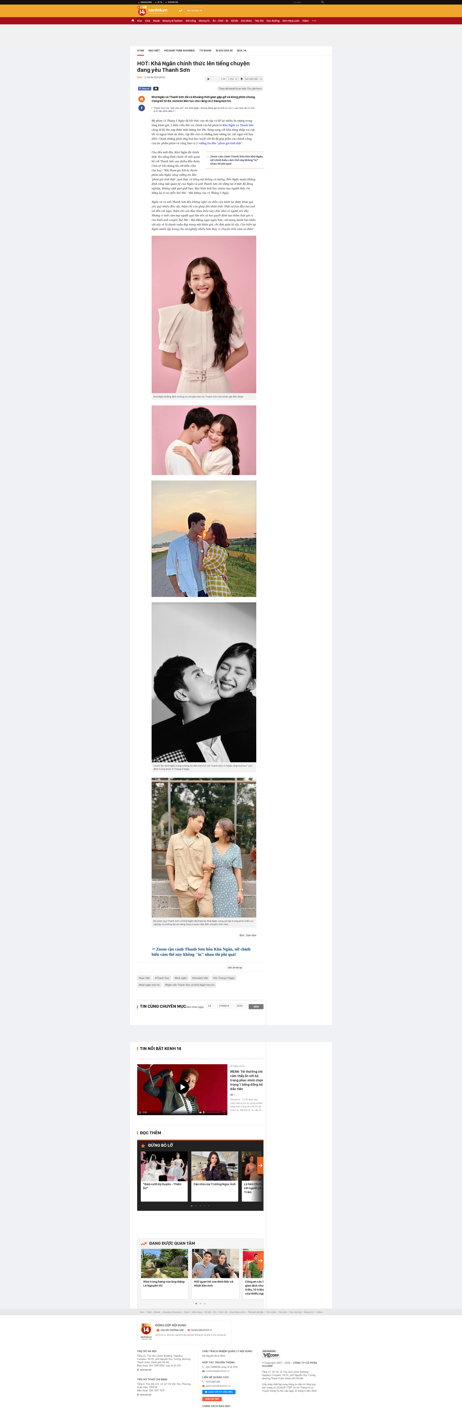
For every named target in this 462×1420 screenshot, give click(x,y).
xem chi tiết (212, 1399)
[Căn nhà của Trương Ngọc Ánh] (214, 1166)
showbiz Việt (201, 978)
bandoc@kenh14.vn (201, 1330)
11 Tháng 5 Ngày (224, 978)
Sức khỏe (246, 20)
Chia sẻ (145, 88)
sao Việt (145, 978)
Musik (156, 20)
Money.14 (204, 20)
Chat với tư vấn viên (220, 1392)
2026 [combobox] (240, 1005)
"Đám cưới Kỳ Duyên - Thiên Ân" (162, 1186)
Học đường (273, 20)
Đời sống (191, 20)
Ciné (147, 20)
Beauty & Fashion (173, 20)
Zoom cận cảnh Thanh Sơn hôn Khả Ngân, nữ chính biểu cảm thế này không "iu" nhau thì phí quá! (236, 160)
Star (139, 20)
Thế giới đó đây (255, 1312)
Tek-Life (283, 1312)
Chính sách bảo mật (216, 1406)
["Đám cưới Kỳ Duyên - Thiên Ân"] (164, 1166)
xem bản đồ (145, 1370)
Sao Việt (154, 50)
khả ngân (181, 978)
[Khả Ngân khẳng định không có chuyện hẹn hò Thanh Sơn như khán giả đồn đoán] (204, 314)
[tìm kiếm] (322, 2)
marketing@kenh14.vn (217, 1371)
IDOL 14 (241, 50)
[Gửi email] (155, 88)
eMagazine (146, 2)
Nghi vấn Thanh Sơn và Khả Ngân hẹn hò (190, 984)
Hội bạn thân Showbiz (179, 50)
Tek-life (259, 20)
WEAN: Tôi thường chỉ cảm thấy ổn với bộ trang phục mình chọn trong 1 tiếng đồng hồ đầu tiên (246, 1080)
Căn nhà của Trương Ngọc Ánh (214, 1184)
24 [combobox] (209, 1005)
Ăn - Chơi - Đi (220, 20)
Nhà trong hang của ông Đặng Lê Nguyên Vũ (163, 1283)
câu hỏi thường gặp (172, 1330)
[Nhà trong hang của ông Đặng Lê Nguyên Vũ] (164, 1264)
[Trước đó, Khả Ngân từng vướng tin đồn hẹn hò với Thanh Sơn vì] (204, 682)
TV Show (205, 50)
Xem (256, 1006)
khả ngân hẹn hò (150, 984)
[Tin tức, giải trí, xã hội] (155, 11)
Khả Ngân (229, 125)
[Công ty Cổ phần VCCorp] (271, 1354)
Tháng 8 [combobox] (224, 1005)
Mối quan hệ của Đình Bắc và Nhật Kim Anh (213, 1283)
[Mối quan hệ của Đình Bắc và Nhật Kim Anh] (215, 1264)
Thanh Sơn (247, 125)
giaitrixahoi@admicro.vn (218, 1385)
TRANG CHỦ (133, 20)
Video (305, 20)
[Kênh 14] (146, 1332)
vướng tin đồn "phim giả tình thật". (221, 143)
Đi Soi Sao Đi (195, 10)
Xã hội (234, 20)
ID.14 (160, 2)
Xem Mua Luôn (290, 20)
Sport (187, 1312)
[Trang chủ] (141, 99)
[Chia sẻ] (141, 108)
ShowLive (173, 2)
